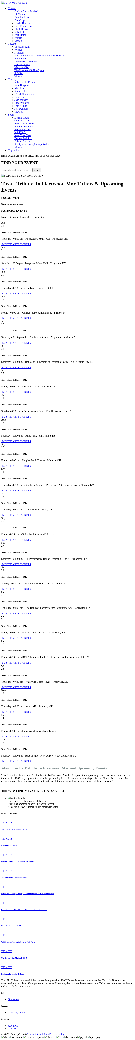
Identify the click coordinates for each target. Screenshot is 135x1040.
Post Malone (20, 34)
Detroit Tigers (21, 117)
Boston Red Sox (23, 138)
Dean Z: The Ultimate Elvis (12, 926)
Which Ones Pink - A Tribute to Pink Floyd (18, 942)
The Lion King (22, 46)
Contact (12, 1028)
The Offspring (21, 29)
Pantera (18, 37)
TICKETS (25, 244)
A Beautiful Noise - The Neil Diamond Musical (39, 55)
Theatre (12, 43)
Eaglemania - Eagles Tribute (12, 974)
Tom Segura (20, 105)
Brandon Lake (21, 17)
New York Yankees (24, 123)
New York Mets (22, 135)
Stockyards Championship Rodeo (31, 144)
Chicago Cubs (21, 120)
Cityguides (13, 150)
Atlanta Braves (22, 141)
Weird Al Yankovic (24, 94)
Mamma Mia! (21, 67)
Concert (12, 8)
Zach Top (19, 20)
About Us (13, 1025)
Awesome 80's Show (9, 845)
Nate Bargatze (21, 85)
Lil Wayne (19, 14)
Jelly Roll (19, 32)
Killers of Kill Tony (24, 82)
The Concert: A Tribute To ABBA (14, 829)
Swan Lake (20, 58)
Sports (11, 114)
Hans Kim (19, 97)
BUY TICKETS (10, 244)
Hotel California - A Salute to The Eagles (17, 861)
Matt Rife (19, 88)
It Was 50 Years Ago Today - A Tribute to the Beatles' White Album (27, 894)
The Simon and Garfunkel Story (14, 877)
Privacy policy (56, 1034)
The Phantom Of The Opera (29, 70)
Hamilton (19, 52)
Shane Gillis (20, 91)
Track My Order (16, 1012)
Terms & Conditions (38, 1034)
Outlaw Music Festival (26, 11)
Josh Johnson (21, 99)
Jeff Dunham (21, 108)
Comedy (12, 79)
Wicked (18, 49)
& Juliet (18, 73)
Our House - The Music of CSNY (14, 958)
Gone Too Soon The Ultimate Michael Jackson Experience (24, 910)
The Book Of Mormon (26, 61)
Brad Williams (21, 102)
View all (18, 40)
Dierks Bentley (22, 23)
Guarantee (13, 999)
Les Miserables (22, 64)
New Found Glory (24, 26)
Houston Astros (22, 129)
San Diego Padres (23, 126)
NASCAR (20, 132)
